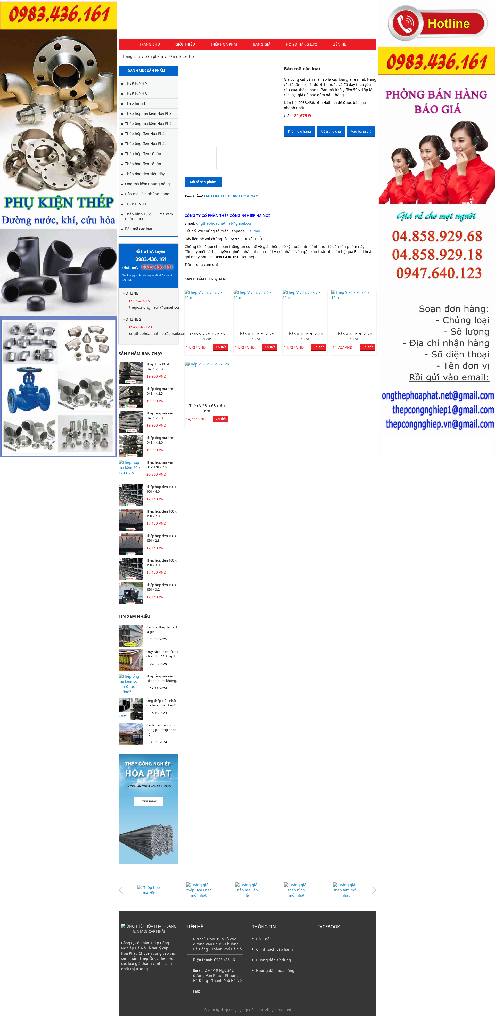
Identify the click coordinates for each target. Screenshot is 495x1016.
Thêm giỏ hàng (299, 131)
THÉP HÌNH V (136, 83)
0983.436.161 (151, 259)
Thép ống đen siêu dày (145, 173)
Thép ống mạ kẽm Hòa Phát (149, 123)
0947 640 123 (140, 326)
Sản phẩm (154, 56)
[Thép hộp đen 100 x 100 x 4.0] (131, 495)
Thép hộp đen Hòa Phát (145, 133)
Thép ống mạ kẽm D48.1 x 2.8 (160, 415)
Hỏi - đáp (264, 938)
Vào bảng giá (361, 131)
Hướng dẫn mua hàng (275, 970)
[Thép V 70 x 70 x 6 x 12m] (353, 309)
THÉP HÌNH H (136, 203)
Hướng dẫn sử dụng (273, 959)
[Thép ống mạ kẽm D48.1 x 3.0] (131, 446)
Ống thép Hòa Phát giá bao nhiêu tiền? (161, 703)
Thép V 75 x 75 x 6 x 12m (256, 336)
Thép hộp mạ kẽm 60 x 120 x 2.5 (160, 464)
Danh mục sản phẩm (146, 70)
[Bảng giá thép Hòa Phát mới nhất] (149, 890)
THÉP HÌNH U (136, 93)
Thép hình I (135, 103)
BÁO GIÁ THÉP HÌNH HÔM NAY (231, 196)
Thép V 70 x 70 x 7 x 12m (305, 336)
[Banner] (58, 229)
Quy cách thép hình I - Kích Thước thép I (162, 654)
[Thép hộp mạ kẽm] (345, 890)
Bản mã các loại (181, 56)
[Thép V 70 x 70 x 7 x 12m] (305, 309)
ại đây (255, 231)
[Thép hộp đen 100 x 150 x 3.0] (131, 569)
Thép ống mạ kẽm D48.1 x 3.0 (160, 440)
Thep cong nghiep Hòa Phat (241, 1009)
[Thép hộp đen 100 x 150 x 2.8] (131, 544)
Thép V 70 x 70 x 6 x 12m (354, 336)
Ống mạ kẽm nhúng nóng (147, 183)
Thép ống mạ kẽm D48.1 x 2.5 (160, 391)
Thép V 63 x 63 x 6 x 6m (207, 408)
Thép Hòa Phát (224, 44)
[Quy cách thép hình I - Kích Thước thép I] (131, 660)
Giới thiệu (185, 44)
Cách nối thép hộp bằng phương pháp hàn (161, 730)
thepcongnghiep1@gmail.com (151, 307)
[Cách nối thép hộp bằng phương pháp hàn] (131, 734)
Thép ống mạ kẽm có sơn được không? (162, 678)
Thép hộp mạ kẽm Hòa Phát (149, 113)
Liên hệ (339, 44)
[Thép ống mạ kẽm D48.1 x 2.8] (131, 422)
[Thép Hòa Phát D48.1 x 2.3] (131, 373)
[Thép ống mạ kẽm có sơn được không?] (131, 685)
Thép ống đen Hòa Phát (145, 143)
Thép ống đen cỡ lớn (143, 163)
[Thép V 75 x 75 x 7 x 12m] (207, 309)
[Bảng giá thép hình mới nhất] (247, 890)
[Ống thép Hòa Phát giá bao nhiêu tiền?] (131, 709)
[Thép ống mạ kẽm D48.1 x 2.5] (131, 397)
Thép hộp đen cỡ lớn (143, 153)
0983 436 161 (140, 300)
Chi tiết (221, 347)
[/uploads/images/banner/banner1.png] (148, 809)
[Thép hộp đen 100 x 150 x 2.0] (131, 520)
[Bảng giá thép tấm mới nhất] (296, 890)
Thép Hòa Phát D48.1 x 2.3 (157, 366)
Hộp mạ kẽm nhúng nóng (147, 193)
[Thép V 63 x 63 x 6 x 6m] (207, 381)
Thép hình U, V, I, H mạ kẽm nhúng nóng (149, 216)
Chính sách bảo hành (274, 949)
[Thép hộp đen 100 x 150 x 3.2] (131, 593)
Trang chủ (149, 44)
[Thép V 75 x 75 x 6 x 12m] (256, 309)
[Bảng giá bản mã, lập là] (198, 890)
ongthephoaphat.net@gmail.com (151, 333)
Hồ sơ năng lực (301, 44)
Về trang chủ (331, 131)
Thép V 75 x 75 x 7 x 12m (207, 336)
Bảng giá (261, 44)
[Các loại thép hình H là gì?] (131, 636)
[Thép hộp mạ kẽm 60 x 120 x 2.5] (131, 471)
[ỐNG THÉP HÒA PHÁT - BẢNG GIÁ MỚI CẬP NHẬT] (149, 929)
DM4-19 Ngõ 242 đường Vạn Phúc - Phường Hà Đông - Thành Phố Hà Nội (218, 975)
